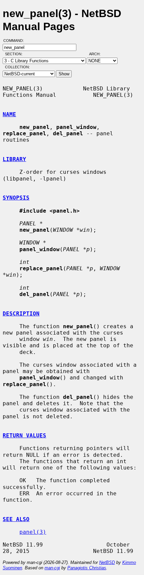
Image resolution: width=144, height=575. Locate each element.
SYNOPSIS (16, 198)
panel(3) (32, 532)
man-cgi (52, 567)
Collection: (17, 67)
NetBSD (107, 562)
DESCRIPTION (21, 313)
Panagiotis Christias (86, 567)
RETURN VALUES (24, 435)
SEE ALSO (16, 519)
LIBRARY (14, 159)
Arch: (97, 54)
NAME (9, 114)
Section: (15, 54)
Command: (15, 41)
